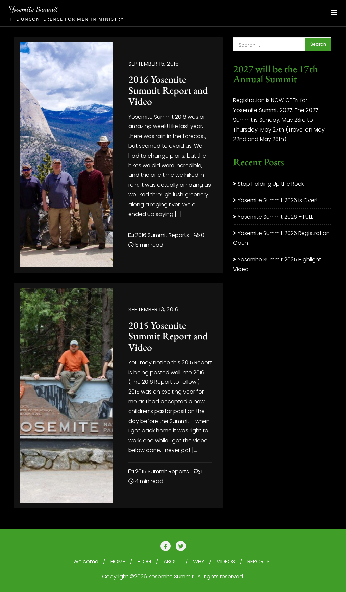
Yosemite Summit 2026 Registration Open (281, 238)
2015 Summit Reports (161, 471)
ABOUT (172, 561)
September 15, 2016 (153, 64)
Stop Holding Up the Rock (271, 184)
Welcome (85, 561)
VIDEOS (226, 561)
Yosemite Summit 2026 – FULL (275, 217)
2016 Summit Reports (161, 235)
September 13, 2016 (153, 309)
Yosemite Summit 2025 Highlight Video (277, 264)
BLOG (144, 561)
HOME (117, 561)
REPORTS (258, 561)
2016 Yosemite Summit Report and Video (168, 90)
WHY (198, 561)
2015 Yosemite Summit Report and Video (168, 336)
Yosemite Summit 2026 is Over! (277, 200)
